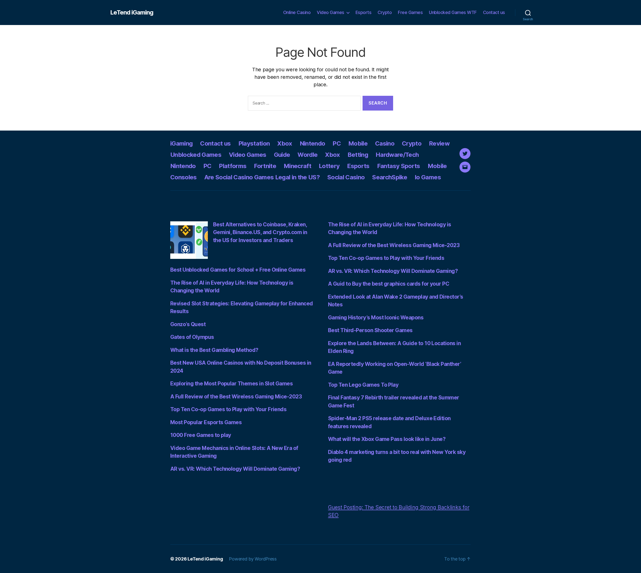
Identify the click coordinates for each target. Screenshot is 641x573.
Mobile (358, 143)
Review (439, 143)
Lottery (329, 166)
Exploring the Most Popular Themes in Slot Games (231, 383)
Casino (384, 143)
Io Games (428, 177)
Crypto (385, 12)
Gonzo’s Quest (188, 324)
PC (337, 143)
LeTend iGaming (131, 13)
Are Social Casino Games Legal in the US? (262, 177)
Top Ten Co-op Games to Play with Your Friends (228, 409)
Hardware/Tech (397, 154)
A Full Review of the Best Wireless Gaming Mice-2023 (236, 396)
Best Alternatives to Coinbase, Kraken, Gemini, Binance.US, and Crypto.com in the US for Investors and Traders (260, 232)
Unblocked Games (195, 154)
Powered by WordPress (253, 558)
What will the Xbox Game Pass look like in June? (386, 439)
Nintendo (312, 143)
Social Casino (346, 177)
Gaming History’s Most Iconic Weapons (375, 317)
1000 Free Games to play (200, 435)
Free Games (410, 12)
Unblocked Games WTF (453, 12)
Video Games (330, 12)
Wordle (307, 154)
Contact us (494, 12)
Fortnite (265, 166)
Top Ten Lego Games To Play (363, 385)
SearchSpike (389, 177)
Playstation (254, 143)
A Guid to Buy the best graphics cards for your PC (388, 284)
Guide (282, 154)
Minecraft (297, 166)
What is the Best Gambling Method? (214, 350)
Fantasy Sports (398, 166)
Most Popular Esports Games (206, 422)
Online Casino (297, 12)
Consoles (183, 177)
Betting (358, 154)
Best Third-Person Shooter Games (370, 330)
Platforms (232, 166)
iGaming (181, 143)
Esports (364, 12)
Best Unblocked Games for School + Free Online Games (237, 270)
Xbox (284, 143)
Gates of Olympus (192, 337)
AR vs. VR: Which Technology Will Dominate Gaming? (235, 469)
